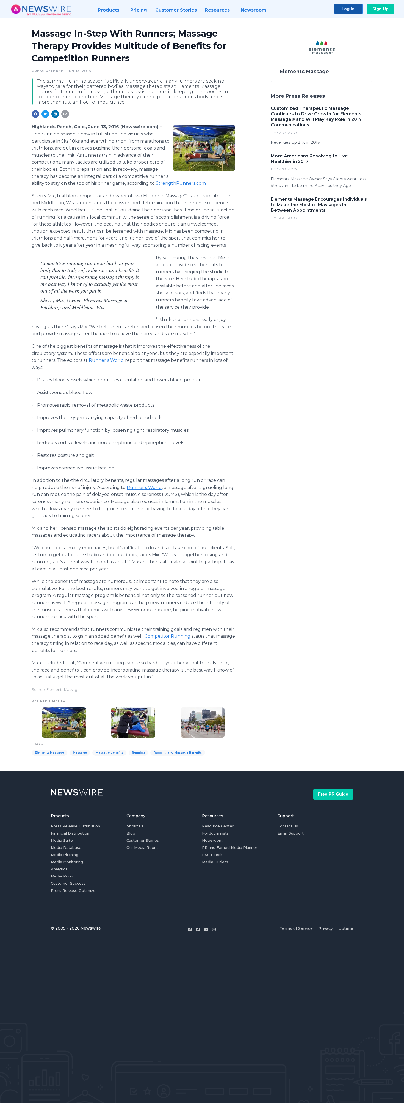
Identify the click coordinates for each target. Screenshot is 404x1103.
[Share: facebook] (35, 114)
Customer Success (68, 883)
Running (138, 752)
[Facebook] (190, 929)
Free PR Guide (333, 794)
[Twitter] (198, 929)
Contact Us (288, 826)
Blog (130, 833)
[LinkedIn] (206, 929)
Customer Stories (142, 840)
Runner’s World (106, 360)
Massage (80, 752)
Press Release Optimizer (74, 890)
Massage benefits (109, 752)
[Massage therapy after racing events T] (204, 147)
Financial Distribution (70, 833)
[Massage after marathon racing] (133, 722)
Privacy (325, 928)
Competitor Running (167, 636)
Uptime (345, 928)
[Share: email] (65, 114)
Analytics (59, 869)
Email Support (291, 833)
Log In (348, 8)
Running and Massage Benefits (178, 752)
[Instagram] (214, 929)
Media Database (66, 847)
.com (181, 183)
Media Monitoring (67, 862)
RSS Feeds (212, 854)
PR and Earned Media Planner (229, 847)
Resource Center (218, 826)
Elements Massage (49, 752)
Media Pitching (64, 854)
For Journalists (215, 833)
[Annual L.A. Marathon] (202, 722)
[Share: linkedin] (55, 114)
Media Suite (62, 840)
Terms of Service (296, 928)
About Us (134, 826)
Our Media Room (142, 847)
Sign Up (380, 8)
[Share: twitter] (45, 114)
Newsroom (212, 840)
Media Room (62, 876)
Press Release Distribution (75, 826)
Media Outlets (215, 862)
